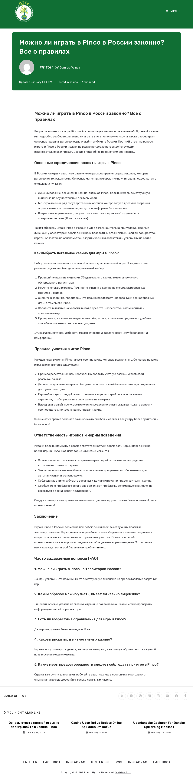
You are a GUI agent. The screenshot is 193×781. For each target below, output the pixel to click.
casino (74, 82)
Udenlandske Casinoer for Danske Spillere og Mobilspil (159, 725)
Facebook (52, 762)
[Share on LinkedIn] (149, 696)
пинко (101, 547)
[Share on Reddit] (176, 696)
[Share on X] (122, 696)
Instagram (76, 762)
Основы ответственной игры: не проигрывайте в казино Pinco (34, 725)
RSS (119, 762)
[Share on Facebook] (131, 696)
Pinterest (100, 762)
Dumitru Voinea (70, 67)
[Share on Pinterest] (140, 696)
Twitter (30, 762)
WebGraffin (123, 772)
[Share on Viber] (158, 696)
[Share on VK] (167, 696)
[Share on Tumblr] (185, 696)
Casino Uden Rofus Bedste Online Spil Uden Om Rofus (96, 725)
